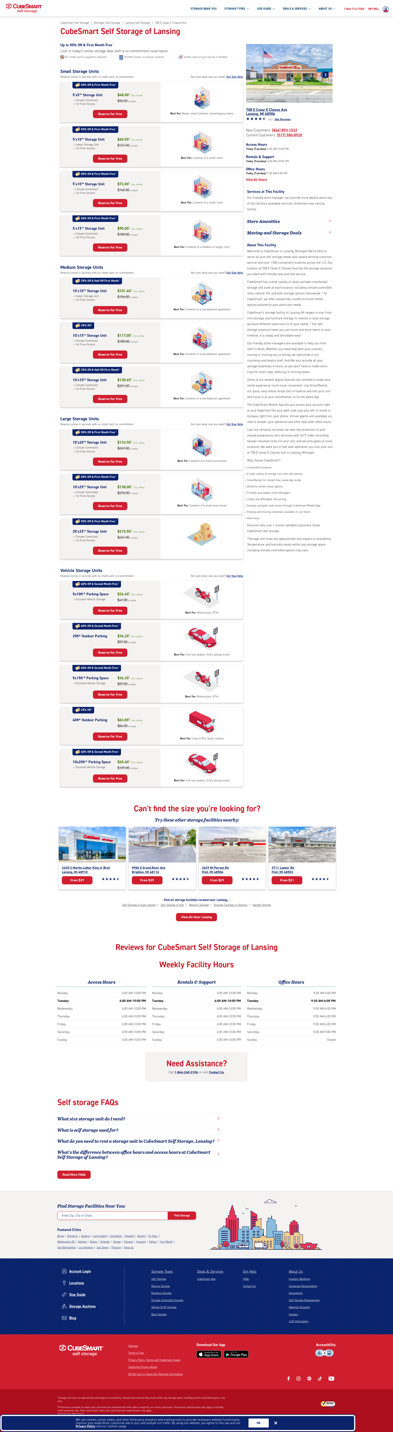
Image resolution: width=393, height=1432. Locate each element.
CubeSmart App (206, 1279)
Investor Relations (299, 1279)
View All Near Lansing (196, 917)
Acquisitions (296, 1293)
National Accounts (299, 1307)
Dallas (153, 1242)
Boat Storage (159, 1314)
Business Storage (161, 1293)
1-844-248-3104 (186, 1072)
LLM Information (298, 1321)
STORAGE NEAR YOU (204, 9)
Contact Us (216, 1072)
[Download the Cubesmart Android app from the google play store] (236, 1354)
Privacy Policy (85, 1426)
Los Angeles (86, 1247)
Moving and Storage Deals (274, 232)
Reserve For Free (110, 114)
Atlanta (82, 1242)
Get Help (249, 1271)
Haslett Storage (262, 905)
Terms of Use (136, 1353)
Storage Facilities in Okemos (230, 905)
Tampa (117, 1242)
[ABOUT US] (334, 8)
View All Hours (256, 179)
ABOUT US (325, 9)
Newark (129, 1236)
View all (129, 1247)
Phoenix (116, 1247)
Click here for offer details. (71, 1413)
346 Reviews (282, 119)
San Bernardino (66, 1247)
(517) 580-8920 (289, 135)
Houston (141, 1242)
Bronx (60, 1236)
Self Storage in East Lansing (139, 905)
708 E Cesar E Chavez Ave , (266, 111)
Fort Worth (166, 1242)
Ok (259, 1423)
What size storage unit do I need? (91, 1118)
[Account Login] (386, 9)
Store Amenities (263, 221)
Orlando (105, 1242)
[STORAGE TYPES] (248, 8)
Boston (141, 1236)
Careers (293, 1314)
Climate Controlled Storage (167, 1300)
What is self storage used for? (88, 1130)
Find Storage (182, 1215)
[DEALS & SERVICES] (309, 8)
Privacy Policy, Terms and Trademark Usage (154, 1360)
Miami (93, 1242)
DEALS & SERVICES (295, 9)
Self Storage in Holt (172, 905)
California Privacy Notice (142, 1367)
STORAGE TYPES (234, 9)
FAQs (246, 1279)
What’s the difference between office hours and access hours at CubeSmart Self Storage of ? (133, 1154)
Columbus (116, 1236)
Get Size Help (234, 77)
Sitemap (133, 1346)
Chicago (128, 1242)
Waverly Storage (199, 905)
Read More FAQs (74, 1174)
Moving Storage (160, 1286)
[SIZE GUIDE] (273, 8)
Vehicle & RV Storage (163, 1307)
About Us (296, 1271)
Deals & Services (210, 1271)
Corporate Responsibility (303, 1286)
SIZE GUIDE (264, 9)
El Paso (153, 1236)
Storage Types (162, 1271)
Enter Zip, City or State (76, 1215)
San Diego (102, 1247)
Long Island (100, 1236)
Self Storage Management (304, 1300)
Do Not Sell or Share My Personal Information (155, 1374)
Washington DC (66, 1242)
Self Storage (158, 1279)
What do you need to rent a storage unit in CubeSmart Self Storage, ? (136, 1141)
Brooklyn (72, 1236)
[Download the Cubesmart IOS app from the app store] (208, 1354)
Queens (85, 1236)
